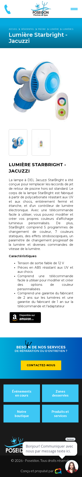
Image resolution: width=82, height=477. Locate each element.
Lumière (54, 29)
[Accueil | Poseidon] (41, 8)
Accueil (13, 29)
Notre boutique (22, 413)
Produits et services (60, 413)
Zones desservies (60, 393)
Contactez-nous (41, 365)
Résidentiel (27, 29)
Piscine (42, 29)
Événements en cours (21, 393)
